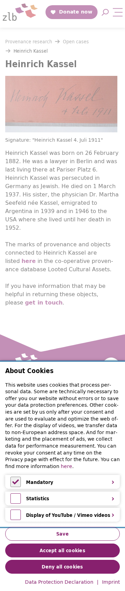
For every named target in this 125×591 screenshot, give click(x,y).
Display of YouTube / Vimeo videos (68, 515)
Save (62, 534)
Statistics (37, 498)
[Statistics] (15, 502)
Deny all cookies (62, 567)
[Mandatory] (15, 485)
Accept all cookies (62, 550)
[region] (62, 444)
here (66, 466)
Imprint (111, 582)
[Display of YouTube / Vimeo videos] (15, 518)
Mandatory (39, 482)
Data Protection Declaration (59, 582)
